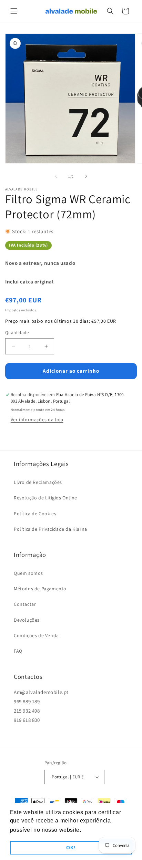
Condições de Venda (36, 635)
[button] (13, 11)
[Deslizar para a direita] (86, 176)
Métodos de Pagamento (40, 589)
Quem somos (28, 573)
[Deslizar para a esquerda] (55, 176)
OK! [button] (71, 847)
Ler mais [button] (95, 830)
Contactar (25, 604)
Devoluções (27, 620)
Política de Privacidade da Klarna (50, 529)
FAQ (18, 651)
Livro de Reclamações (38, 482)
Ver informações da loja (37, 419)
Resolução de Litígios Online (45, 498)
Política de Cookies (35, 513)
